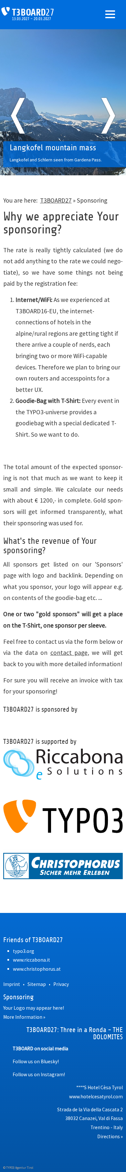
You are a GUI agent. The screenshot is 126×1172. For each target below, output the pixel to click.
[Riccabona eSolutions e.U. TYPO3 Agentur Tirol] (63, 764)
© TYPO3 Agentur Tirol (18, 1168)
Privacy (61, 984)
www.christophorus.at (37, 969)
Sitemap (36, 984)
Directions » (110, 1136)
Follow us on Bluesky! (36, 1061)
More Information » (24, 1017)
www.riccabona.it (31, 960)
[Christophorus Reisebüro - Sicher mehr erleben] (63, 866)
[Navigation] (110, 14)
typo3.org (23, 951)
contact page (69, 652)
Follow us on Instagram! (39, 1074)
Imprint (11, 984)
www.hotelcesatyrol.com (96, 1096)
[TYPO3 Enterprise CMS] (63, 816)
